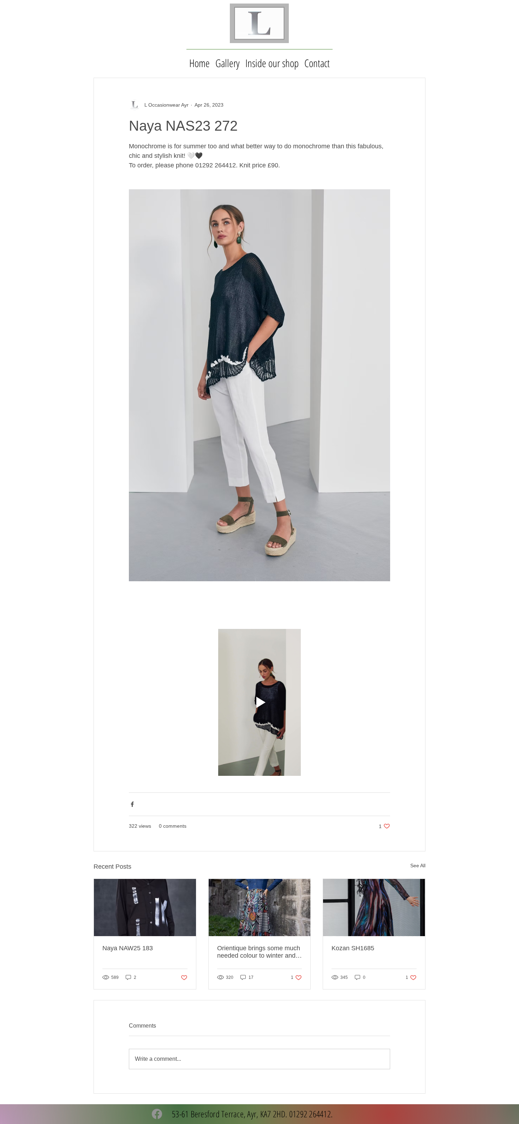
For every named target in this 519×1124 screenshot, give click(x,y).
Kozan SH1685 (353, 948)
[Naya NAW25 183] (145, 907)
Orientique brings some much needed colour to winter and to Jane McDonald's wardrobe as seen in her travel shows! (259, 952)
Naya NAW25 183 (127, 948)
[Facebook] (157, 1114)
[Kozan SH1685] (374, 907)
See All (417, 865)
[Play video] (259, 702)
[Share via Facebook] (132, 804)
